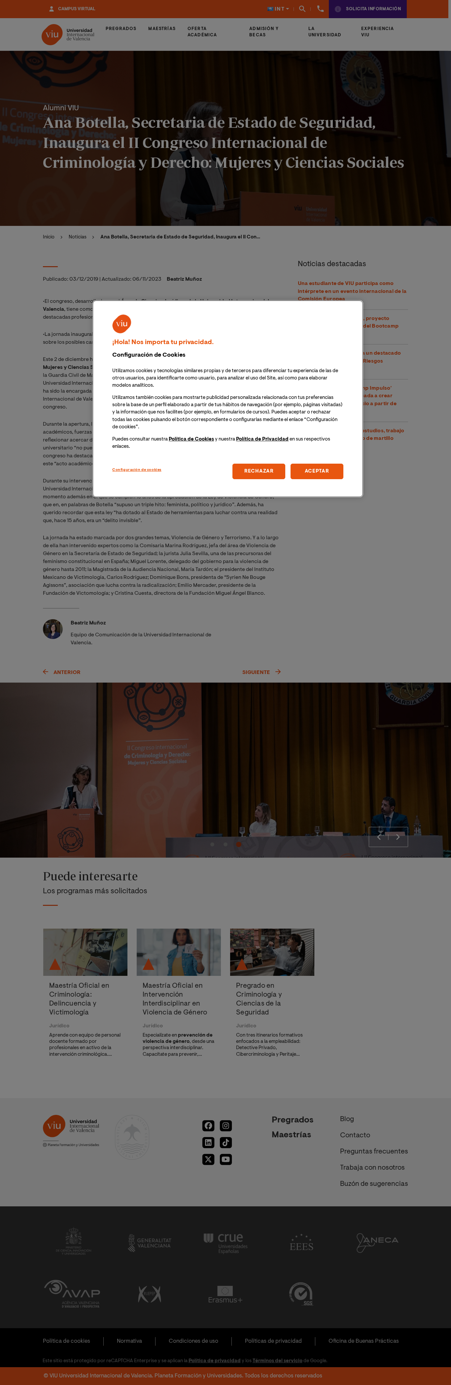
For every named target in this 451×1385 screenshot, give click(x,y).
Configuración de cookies (136, 470)
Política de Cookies (191, 439)
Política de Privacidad (262, 439)
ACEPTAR (317, 471)
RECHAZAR (259, 471)
